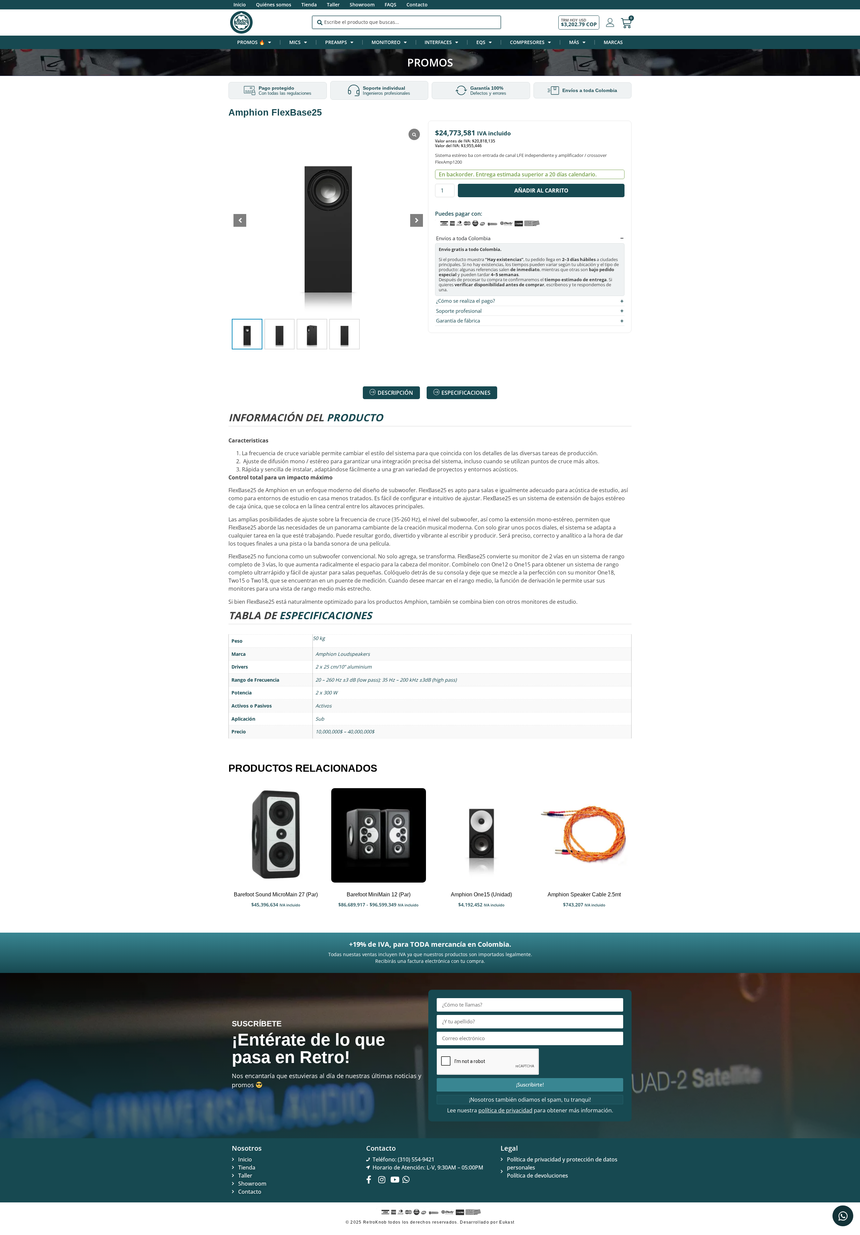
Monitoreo (386, 42)
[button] (416, 220)
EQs (480, 42)
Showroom (362, 4)
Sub (319, 719)
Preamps (336, 42)
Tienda (309, 4)
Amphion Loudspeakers (342, 654)
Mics (295, 42)
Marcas (613, 42)
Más (574, 42)
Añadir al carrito (541, 190)
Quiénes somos (273, 4)
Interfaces (438, 42)
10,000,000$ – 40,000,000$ (344, 731)
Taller (333, 4)
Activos (323, 705)
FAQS (390, 4)
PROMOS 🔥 (251, 42)
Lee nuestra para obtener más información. (530, 1110)
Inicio (239, 4)
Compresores (527, 42)
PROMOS (430, 62)
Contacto (417, 4)
